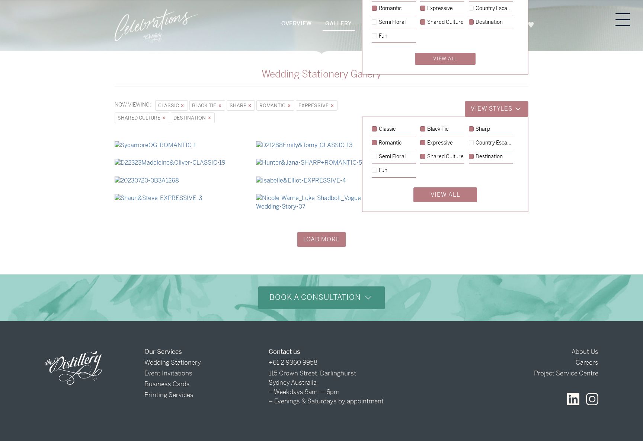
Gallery (338, 23)
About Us (585, 352)
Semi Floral (392, 157)
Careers (587, 362)
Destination (190, 118)
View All (445, 195)
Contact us (284, 352)
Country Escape (494, 143)
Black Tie (204, 105)
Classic (169, 105)
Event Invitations (168, 373)
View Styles (492, 108)
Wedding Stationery (172, 362)
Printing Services (168, 395)
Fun (383, 171)
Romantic (273, 105)
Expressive (314, 105)
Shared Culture (139, 118)
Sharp (238, 105)
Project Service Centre (566, 373)
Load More (321, 239)
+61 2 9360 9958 (293, 362)
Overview (296, 23)
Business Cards (167, 384)
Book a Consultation (316, 297)
